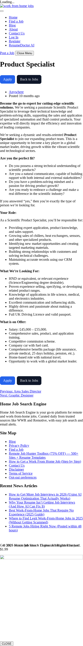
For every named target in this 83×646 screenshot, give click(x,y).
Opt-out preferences (23, 477)
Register (14, 41)
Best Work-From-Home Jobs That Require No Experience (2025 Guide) (41, 512)
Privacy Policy (19, 445)
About (13, 29)
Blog (12, 25)
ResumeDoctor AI (21, 45)
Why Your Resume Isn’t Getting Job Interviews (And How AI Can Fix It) (42, 504)
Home (13, 17)
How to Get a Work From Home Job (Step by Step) (45, 461)
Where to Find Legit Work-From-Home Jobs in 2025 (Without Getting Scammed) (46, 520)
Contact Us (17, 33)
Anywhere (16, 92)
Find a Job (16, 21)
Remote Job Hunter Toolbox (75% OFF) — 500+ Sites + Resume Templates (43, 455)
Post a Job (7, 53)
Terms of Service (21, 473)
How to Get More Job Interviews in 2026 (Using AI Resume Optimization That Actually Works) (45, 496)
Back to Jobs (29, 79)
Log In (13, 37)
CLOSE (7, 643)
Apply (7, 79)
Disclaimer (16, 469)
